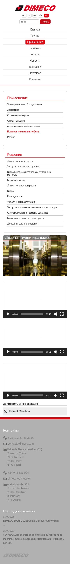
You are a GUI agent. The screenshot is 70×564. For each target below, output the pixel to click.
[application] (35, 300)
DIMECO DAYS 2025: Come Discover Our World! (31, 521)
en (23, 15)
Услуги (35, 54)
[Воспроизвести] (8, 314)
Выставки (35, 67)
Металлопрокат (16, 180)
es (34, 15)
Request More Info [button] (19, 411)
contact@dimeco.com (21, 443)
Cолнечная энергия (18, 115)
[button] (35, 300)
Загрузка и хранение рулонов (23, 166)
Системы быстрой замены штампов (27, 213)
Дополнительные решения (22, 224)
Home (35, 8)
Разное (11, 137)
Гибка (10, 191)
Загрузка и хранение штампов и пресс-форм (32, 207)
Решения (35, 48)
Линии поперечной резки (21, 186)
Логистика (13, 110)
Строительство (16, 121)
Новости (35, 60)
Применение (35, 42)
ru (46, 15)
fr (29, 15)
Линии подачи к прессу (20, 161)
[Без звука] (56, 314)
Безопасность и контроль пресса (25, 218)
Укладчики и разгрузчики (21, 202)
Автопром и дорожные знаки (23, 126)
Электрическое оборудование (24, 104)
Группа (35, 36)
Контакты (35, 79)
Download (35, 73)
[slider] (32, 314)
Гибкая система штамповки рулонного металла (29, 173)
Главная (35, 29)
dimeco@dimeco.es (19, 478)
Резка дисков (14, 196)
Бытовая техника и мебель (23, 132)
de (40, 15)
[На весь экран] (62, 314)
